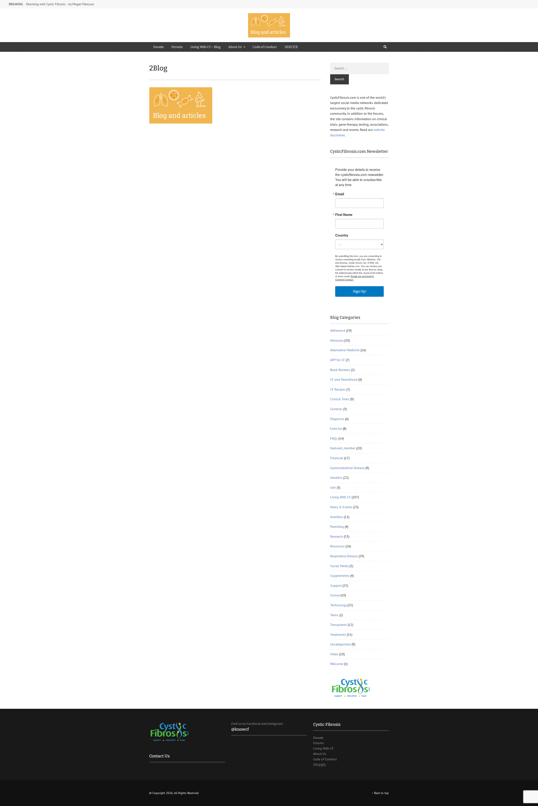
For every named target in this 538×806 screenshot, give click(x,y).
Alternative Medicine (345, 350)
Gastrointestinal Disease (347, 468)
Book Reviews (340, 370)
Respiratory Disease (344, 556)
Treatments (338, 634)
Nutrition (336, 517)
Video (334, 654)
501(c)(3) (319, 764)
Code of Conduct (265, 47)
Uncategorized (340, 644)
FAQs (334, 438)
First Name (343, 214)
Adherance (337, 330)
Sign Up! (359, 291)
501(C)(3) (291, 47)
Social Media (339, 566)
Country (341, 235)
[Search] (385, 47)
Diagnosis (337, 419)
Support (336, 585)
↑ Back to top (380, 793)
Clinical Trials (339, 399)
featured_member (342, 448)
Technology (338, 605)
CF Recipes (337, 389)
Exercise (336, 428)
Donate (158, 47)
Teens (334, 615)
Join (333, 487)
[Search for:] (359, 68)
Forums (177, 47)
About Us (235, 47)
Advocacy (336, 340)
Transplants (338, 624)
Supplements (339, 575)
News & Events (341, 507)
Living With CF (340, 497)
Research (336, 536)
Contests (336, 409)
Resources (337, 546)
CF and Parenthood (343, 379)
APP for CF (337, 360)
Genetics (336, 477)
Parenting (337, 526)
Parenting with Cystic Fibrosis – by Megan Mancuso (60, 4)
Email (339, 194)
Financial (336, 458)
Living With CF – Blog (205, 47)
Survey (335, 595)
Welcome (336, 664)
